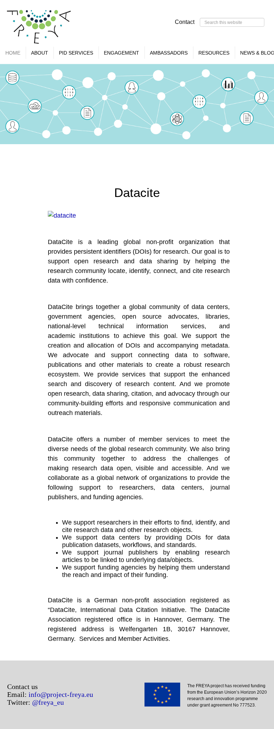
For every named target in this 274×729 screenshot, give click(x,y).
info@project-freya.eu (61, 694)
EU (165, 697)
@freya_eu (48, 702)
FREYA (39, 28)
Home (12, 53)
